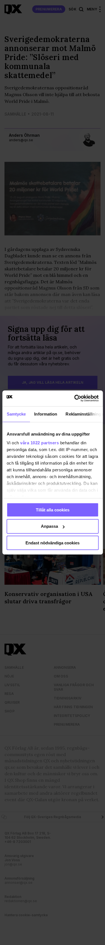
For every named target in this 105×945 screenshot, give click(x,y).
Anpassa (49, 526)
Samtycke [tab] (16, 413)
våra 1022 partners (39, 442)
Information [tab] (45, 413)
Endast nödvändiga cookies (52, 542)
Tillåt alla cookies (52, 509)
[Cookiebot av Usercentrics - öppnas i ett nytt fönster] (75, 398)
